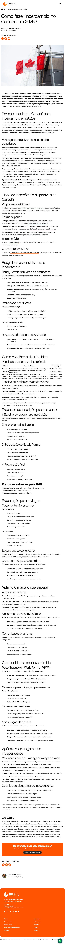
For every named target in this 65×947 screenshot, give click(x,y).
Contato (6, 930)
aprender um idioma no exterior (31, 208)
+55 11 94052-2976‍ (9, 906)
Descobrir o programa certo (12, 927)
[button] (60, 4)
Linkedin (36, 924)
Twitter (36, 930)
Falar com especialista (32, 852)
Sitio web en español (30, 940)
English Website (42, 940)
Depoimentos (8, 924)
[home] (9, 4)
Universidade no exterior (38, 235)
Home (5, 919)
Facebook (37, 919)
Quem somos (8, 922)
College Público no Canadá (38, 223)
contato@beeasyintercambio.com (13, 907)
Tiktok (36, 927)
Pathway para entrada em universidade (24, 252)
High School (14, 242)
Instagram (37, 922)
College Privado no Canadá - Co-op (43, 229)
